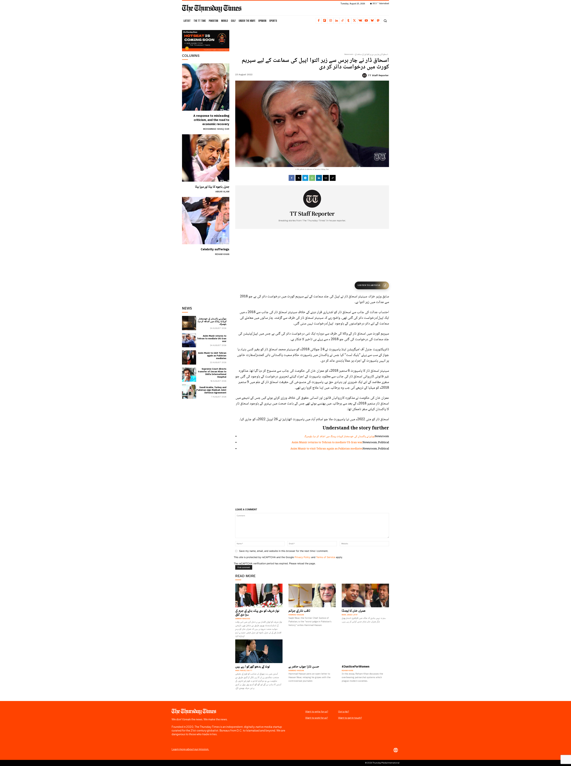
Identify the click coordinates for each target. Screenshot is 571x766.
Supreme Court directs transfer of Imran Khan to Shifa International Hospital (212, 373)
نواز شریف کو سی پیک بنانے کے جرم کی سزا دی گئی (257, 612)
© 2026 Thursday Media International (382, 763)
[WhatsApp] (312, 178)
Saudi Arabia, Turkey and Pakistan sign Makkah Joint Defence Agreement (211, 390)
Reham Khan (222, 254)
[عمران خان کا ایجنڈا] (365, 595)
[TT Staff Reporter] (365, 75)
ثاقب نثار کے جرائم (299, 610)
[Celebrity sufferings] (205, 220)
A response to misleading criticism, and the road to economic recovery (211, 119)
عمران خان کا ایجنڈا (354, 610)
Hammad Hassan (296, 615)
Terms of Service (325, 557)
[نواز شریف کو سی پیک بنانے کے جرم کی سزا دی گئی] (259, 595)
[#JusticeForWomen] (365, 651)
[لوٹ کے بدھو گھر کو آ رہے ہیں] (259, 651)
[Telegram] (305, 178)
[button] (385, 21)
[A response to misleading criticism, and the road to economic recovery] (205, 87)
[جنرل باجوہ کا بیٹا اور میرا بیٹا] (205, 158)
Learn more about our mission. (190, 749)
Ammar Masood (242, 619)
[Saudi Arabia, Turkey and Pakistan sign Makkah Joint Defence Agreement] (189, 392)
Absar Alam (222, 191)
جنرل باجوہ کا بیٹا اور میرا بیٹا (212, 186)
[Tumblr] (348, 21)
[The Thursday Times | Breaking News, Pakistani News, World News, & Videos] (211, 8)
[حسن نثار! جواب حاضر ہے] (312, 651)
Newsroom (348, 54)
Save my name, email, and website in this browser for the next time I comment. (283, 550)
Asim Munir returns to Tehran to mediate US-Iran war (211, 338)
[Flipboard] (325, 21)
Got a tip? (343, 711)
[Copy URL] (333, 178)
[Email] (326, 178)
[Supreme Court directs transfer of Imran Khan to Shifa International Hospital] (189, 375)
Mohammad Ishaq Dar (216, 129)
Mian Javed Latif (350, 615)
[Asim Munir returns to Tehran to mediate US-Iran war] (189, 340)
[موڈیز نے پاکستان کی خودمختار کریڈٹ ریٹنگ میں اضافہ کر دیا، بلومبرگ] (189, 323)
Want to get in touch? (350, 717)
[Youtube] (366, 21)
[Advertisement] (205, 279)
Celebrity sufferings (215, 249)
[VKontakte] (360, 21)
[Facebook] (319, 21)
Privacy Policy (302, 557)
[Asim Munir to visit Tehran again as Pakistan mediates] (189, 357)
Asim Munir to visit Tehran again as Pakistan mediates (212, 355)
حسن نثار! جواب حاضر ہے (303, 666)
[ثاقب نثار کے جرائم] (312, 595)
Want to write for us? (316, 711)
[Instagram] (331, 21)
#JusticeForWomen (355, 666)
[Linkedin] (336, 21)
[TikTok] (342, 21)
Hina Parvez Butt (243, 670)
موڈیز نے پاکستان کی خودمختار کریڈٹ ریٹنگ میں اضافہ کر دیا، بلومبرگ (211, 321)
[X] (354, 21)
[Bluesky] (372, 21)
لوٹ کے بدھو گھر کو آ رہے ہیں (252, 666)
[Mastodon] (378, 21)
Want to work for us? (316, 717)
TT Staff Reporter (378, 75)
